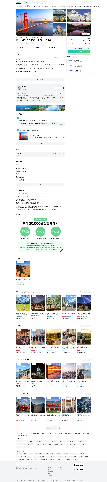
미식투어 (26, 446)
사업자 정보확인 (59, 478)
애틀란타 (75, 433)
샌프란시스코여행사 (73, 456)
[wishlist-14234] (44, 296)
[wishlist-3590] (29, 296)
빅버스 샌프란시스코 (72, 441)
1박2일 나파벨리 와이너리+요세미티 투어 (83, 348)
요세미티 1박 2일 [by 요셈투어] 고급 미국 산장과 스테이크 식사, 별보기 (23, 314)
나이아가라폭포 (39, 453)
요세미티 (74, 459)
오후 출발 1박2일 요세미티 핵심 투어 (38, 313)
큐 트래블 (24, 86)
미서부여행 (20, 456)
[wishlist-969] (59, 398)
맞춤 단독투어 (63, 441)
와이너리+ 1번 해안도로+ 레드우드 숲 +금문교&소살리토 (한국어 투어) (68, 348)
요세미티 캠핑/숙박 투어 (22, 441)
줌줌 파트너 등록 (78, 1)
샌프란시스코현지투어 (44, 459)
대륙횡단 (52, 453)
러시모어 (66, 453)
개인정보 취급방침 (51, 469)
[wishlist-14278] (59, 296)
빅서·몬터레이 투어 (21, 444)
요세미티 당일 (32, 441)
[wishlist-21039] (74, 330)
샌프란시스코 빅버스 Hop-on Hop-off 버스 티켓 (23, 416)
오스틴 (31, 435)
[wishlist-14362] (44, 330)
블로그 (61, 467)
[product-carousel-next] (58, 93)
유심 (50, 444)
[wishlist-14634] (89, 330)
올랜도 (88, 433)
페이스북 (61, 463)
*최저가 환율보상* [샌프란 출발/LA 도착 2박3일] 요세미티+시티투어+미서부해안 (53, 314)
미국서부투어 (82, 453)
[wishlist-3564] (89, 398)
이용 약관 (49, 467)
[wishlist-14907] (59, 330)
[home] (18, 2)
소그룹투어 (20, 446)
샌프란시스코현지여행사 (32, 459)
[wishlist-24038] (74, 296)
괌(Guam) (61, 433)
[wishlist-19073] (59, 364)
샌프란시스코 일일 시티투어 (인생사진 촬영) (53, 382)
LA (25, 433)
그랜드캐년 (31, 453)
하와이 (38, 433)
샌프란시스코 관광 (28, 456)
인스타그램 (62, 465)
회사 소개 (49, 463)
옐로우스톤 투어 (67, 459)
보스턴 (65, 433)
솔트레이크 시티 (20, 435)
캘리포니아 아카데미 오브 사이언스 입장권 (83, 416)
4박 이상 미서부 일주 (71, 444)
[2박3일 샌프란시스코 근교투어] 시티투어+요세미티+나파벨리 (38, 348)
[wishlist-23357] (89, 364)
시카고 (46, 433)
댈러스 (79, 433)
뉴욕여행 (46, 453)
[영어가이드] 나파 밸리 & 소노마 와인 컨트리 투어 (23, 348)
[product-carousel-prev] (55, 93)
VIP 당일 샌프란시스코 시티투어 (22, 381)
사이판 (56, 433)
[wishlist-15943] (29, 262)
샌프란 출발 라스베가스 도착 (59, 444)
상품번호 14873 (39, 37)
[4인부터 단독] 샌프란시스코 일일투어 (69, 382)
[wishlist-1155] (74, 364)
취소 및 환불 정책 (50, 471)
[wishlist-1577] (44, 364)
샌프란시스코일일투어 (83, 456)
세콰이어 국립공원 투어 (41, 444)
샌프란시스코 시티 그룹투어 (43, 441)
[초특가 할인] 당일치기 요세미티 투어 (68, 314)
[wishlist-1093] (29, 398)
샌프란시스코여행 (62, 456)
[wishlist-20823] (89, 296)
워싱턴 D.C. (51, 433)
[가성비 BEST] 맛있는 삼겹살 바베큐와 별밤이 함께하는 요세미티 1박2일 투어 (83, 314)
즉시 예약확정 (81, 444)
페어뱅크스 (36, 435)
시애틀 (42, 433)
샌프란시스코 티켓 (82, 441)
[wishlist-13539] (74, 398)
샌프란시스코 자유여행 (39, 456)
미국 (17, 37)
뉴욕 (28, 433)
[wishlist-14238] (29, 364)
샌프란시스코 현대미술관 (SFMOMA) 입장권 (66, 416)
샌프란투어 (53, 459)
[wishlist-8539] (44, 398)
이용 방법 (49, 465)
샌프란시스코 (22, 37)
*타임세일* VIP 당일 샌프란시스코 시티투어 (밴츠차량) (83, 382)
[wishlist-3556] (29, 330)
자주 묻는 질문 (50, 475)
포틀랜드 (84, 433)
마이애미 (26, 435)
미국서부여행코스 (74, 453)
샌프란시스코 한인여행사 (51, 456)
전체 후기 (61, 469)
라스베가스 (22, 433)
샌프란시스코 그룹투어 (30, 37)
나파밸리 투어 (54, 441)
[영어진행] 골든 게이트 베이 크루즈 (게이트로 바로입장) (38, 416)
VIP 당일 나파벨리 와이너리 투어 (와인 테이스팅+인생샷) (53, 348)
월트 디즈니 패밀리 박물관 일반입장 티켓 (53, 416)
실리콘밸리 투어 (31, 444)
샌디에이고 (70, 433)
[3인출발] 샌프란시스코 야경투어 (37, 381)
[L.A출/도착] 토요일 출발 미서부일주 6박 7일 (23, 280)
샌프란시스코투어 (21, 459)
